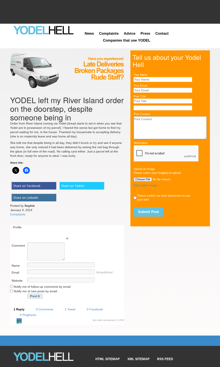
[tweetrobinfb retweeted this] (19, 321)
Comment (18, 245)
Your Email (140, 85)
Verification (140, 143)
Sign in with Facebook (86, 232)
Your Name (140, 74)
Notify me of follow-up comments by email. (42, 286)
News (89, 33)
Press (145, 33)
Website (17, 280)
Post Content (142, 114)
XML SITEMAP (138, 353)
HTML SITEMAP (107, 353)
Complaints (109, 33)
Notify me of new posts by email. (36, 291)
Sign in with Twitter (48, 232)
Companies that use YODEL (126, 40)
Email (15, 272)
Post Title (140, 96)
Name (16, 265)
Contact (162, 33)
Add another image (145, 185)
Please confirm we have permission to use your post (163, 197)
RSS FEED (165, 353)
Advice (129, 33)
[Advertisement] (110, 12)
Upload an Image (144, 169)
